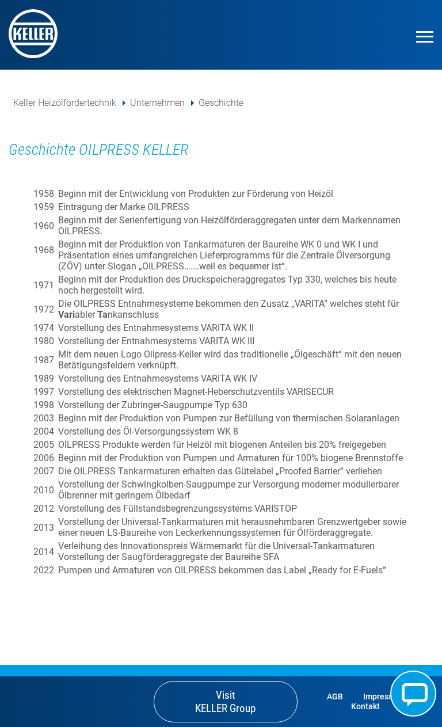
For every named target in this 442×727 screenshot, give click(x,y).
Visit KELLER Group (225, 701)
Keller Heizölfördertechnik (64, 102)
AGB (335, 697)
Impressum (383, 697)
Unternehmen (157, 102)
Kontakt (413, 694)
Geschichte (221, 102)
